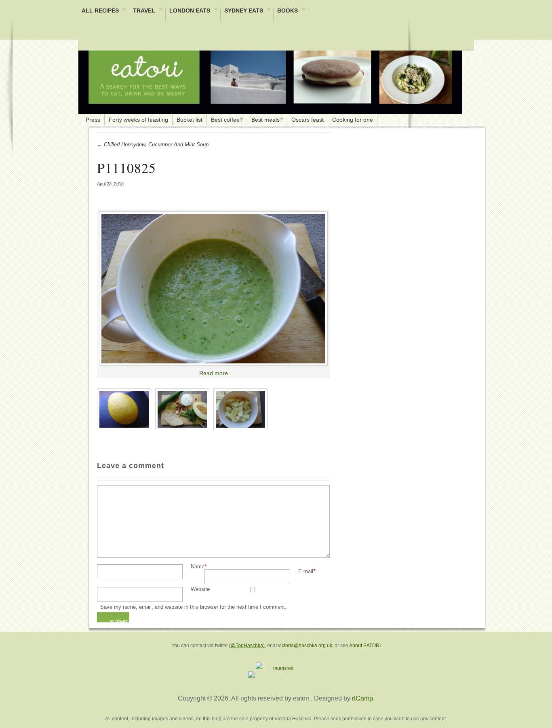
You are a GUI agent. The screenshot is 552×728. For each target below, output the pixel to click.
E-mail (305, 571)
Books (287, 11)
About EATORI (365, 645)
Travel (144, 11)
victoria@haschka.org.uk (305, 645)
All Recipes (100, 11)
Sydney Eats (243, 11)
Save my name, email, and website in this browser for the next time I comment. (193, 607)
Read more (213, 373)
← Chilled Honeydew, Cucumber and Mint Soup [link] (153, 144)
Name (197, 567)
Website (200, 589)
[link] (213, 288)
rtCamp (362, 698)
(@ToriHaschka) (247, 645)
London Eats (189, 11)
